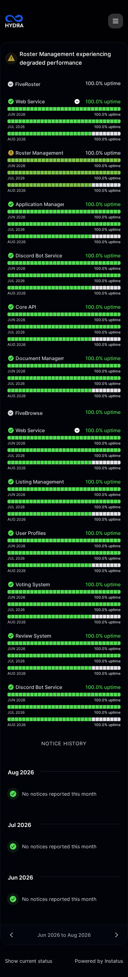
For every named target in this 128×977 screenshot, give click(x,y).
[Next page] (91, 935)
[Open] (115, 21)
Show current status (28, 961)
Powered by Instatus (99, 961)
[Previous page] (37, 935)
